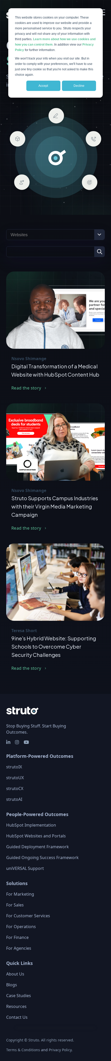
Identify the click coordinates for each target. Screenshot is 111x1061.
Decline (79, 86)
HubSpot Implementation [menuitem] (31, 825)
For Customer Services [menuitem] (28, 916)
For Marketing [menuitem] (20, 894)
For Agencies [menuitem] (18, 948)
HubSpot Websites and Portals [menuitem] (36, 836)
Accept (43, 86)
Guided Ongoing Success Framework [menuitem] (42, 857)
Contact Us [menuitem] (17, 1017)
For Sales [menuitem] (15, 905)
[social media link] (8, 742)
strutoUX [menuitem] (15, 777)
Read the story (26, 388)
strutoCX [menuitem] (14, 788)
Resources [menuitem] (16, 1006)
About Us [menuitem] (15, 974)
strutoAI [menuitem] (14, 799)
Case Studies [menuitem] (18, 995)
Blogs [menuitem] (11, 985)
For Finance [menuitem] (17, 937)
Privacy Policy (60, 1049)
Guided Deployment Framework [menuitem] (37, 847)
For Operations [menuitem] (21, 926)
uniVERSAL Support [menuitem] (25, 868)
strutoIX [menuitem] (14, 767)
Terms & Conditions (23, 1049)
